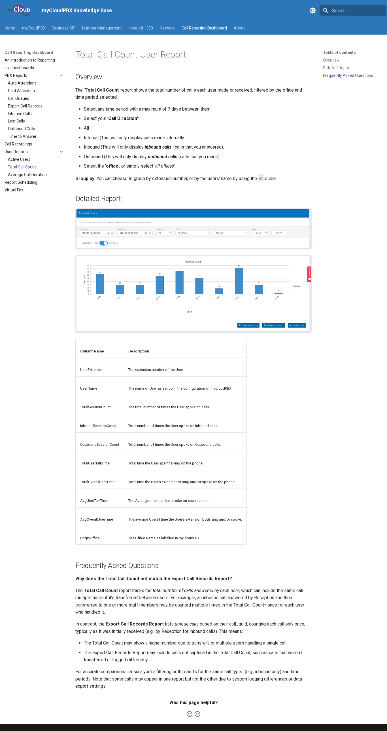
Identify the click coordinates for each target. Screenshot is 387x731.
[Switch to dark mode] (312, 10)
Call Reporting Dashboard (204, 28)
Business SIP (63, 28)
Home (10, 28)
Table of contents (339, 52)
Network (167, 28)
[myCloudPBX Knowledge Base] (18, 10)
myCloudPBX (34, 28)
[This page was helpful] (189, 714)
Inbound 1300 (141, 28)
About (239, 28)
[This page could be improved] (197, 714)
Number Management (102, 28)
